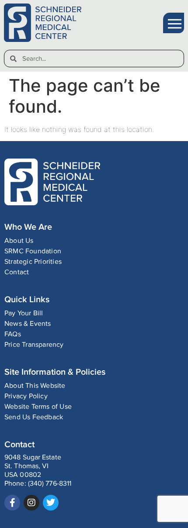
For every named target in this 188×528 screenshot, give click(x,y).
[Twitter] (51, 503)
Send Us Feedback (33, 417)
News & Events (27, 324)
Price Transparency (34, 345)
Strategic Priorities (33, 262)
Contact (16, 272)
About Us (19, 241)
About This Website (35, 386)
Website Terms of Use (38, 407)
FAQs (12, 334)
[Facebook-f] (12, 503)
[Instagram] (31, 503)
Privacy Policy (26, 396)
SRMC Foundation (32, 251)
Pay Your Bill (23, 313)
